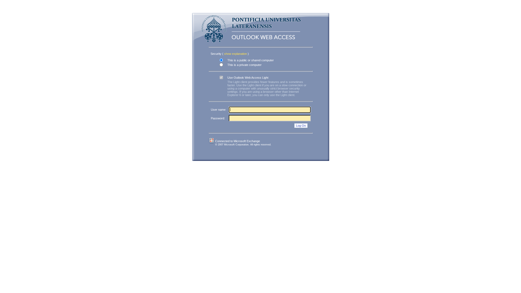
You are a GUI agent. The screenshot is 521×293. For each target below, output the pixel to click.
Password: (218, 118)
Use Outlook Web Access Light (247, 77)
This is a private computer (244, 64)
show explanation (236, 53)
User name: (218, 109)
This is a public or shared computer (250, 60)
